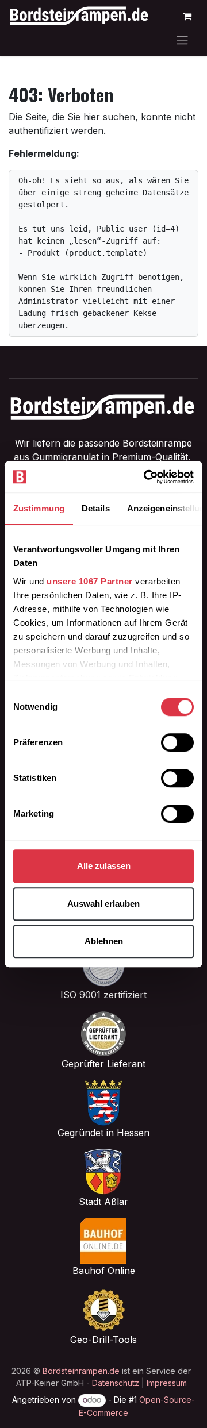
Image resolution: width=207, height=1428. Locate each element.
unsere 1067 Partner (90, 581)
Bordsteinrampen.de (81, 1371)
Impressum (167, 1383)
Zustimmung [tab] (38, 508)
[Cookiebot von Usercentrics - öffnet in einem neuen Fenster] (146, 476)
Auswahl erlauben (103, 904)
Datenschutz (115, 1383)
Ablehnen (104, 941)
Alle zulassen (104, 866)
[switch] (177, 742)
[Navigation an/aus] (182, 40)
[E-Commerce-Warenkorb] (186, 16)
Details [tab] (96, 508)
